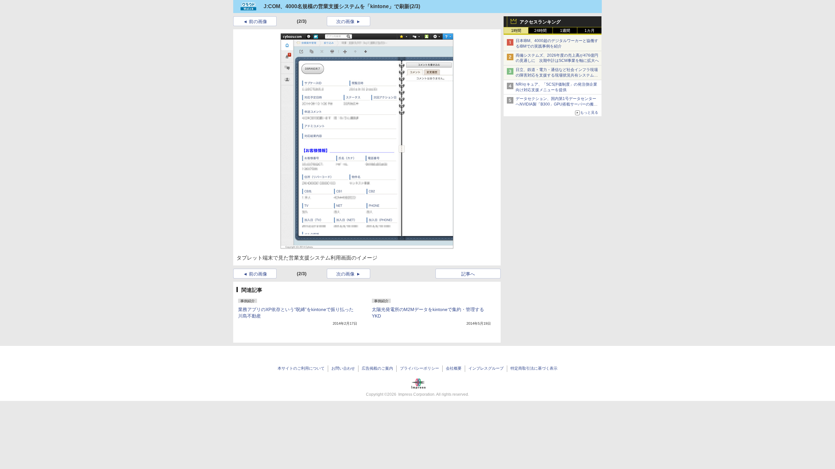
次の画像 (345, 21)
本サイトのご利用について (301, 368)
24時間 (540, 30)
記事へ (468, 274)
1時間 (516, 30)
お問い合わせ (343, 368)
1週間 (565, 30)
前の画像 (258, 21)
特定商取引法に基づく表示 (533, 368)
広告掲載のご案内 (377, 368)
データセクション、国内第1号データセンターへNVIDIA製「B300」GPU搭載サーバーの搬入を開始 (557, 104)
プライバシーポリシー (419, 368)
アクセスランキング (540, 21)
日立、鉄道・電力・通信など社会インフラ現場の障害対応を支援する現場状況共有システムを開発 (557, 75)
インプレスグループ (486, 368)
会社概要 (454, 368)
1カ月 (589, 30)
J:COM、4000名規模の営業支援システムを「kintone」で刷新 (337, 6)
